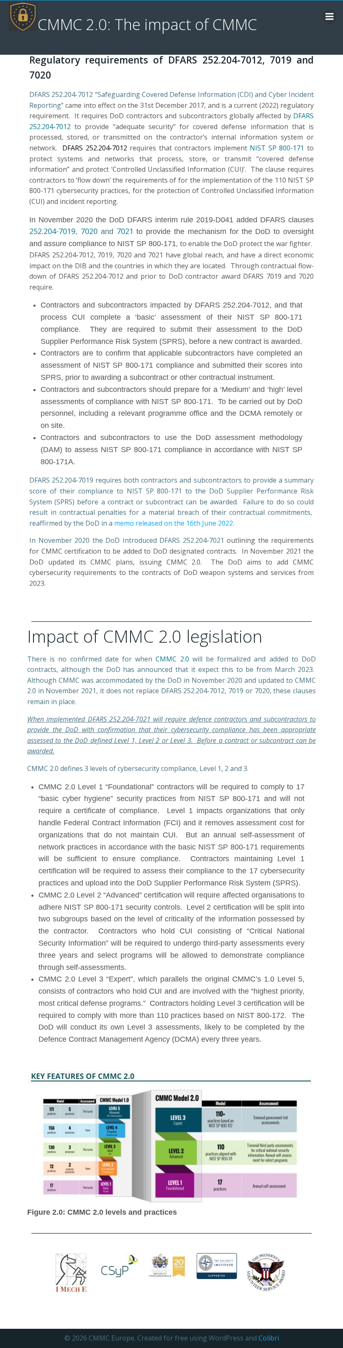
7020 (91, 231)
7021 (125, 231)
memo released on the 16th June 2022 (173, 523)
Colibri (269, 1338)
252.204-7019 (52, 231)
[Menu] (330, 17)
